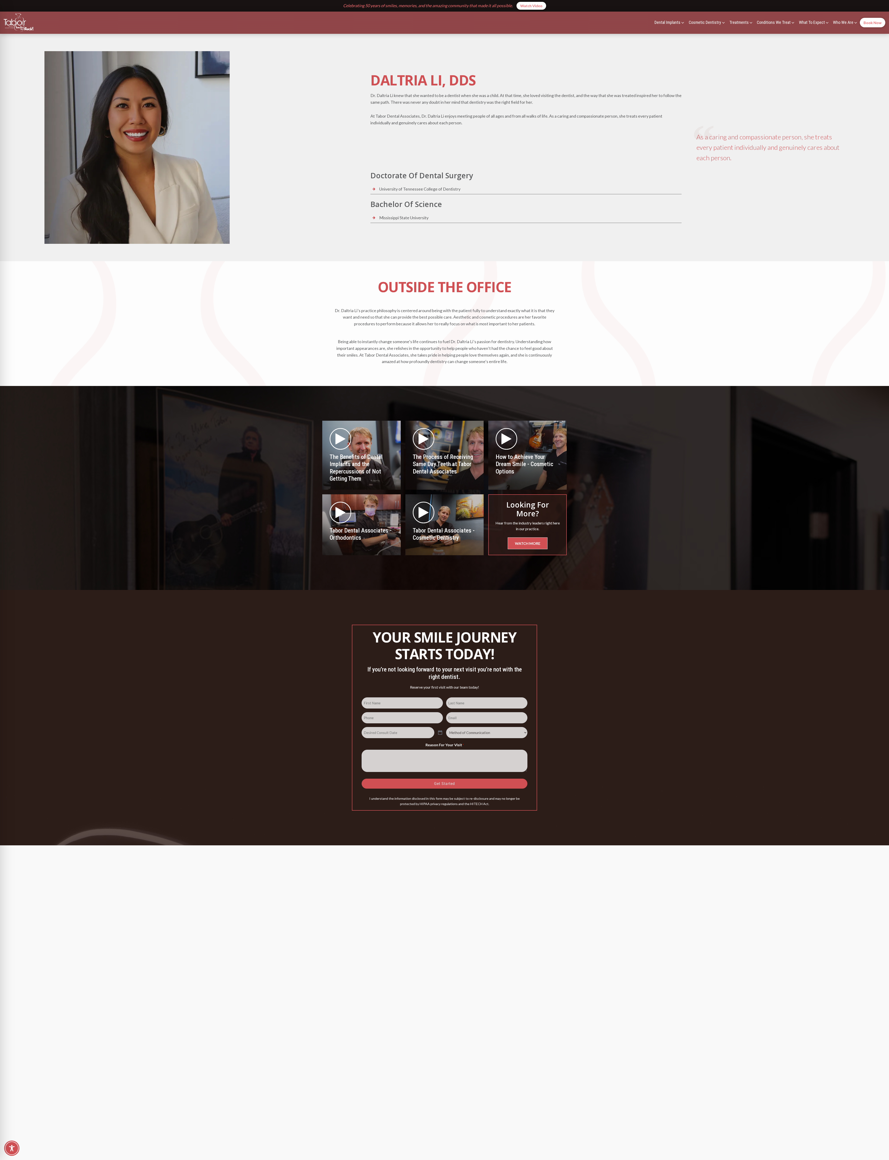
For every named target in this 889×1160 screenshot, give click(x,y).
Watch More (527, 543)
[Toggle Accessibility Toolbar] (12, 1148)
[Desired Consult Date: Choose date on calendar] (440, 733)
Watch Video (531, 5)
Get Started (444, 783)
